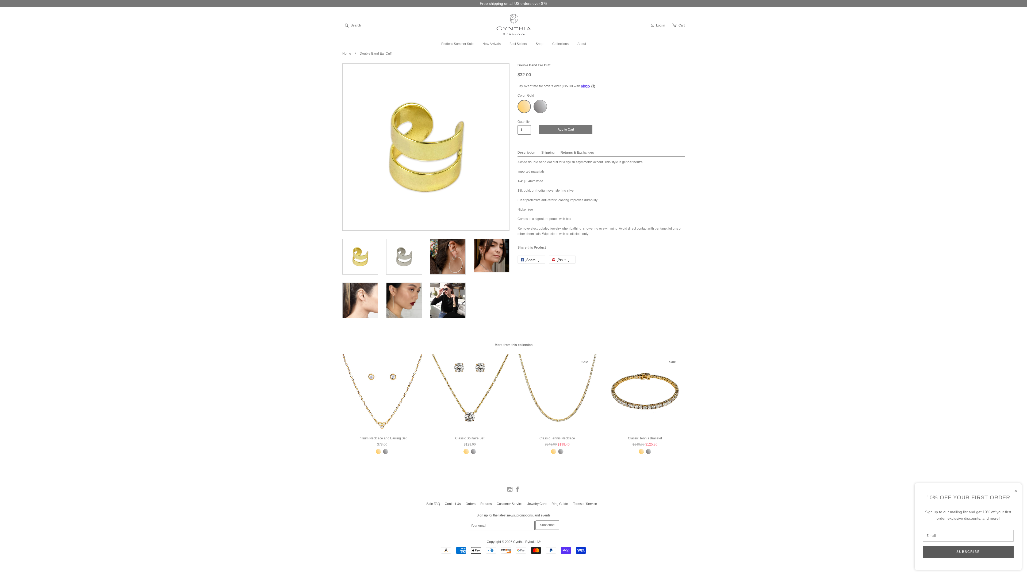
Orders (471, 504)
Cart (682, 25)
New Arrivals (491, 44)
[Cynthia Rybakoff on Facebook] (517, 491)
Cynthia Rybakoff (525, 542)
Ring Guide (559, 504)
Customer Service (510, 504)
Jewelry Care (537, 504)
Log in (660, 25)
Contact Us (453, 504)
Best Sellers (518, 44)
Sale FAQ (433, 504)
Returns (486, 504)
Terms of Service (585, 504)
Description (526, 152)
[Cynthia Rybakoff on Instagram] (510, 491)
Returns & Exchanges (577, 152)
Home (346, 53)
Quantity (524, 122)
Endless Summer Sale (457, 44)
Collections (560, 44)
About (581, 44)
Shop (539, 44)
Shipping (547, 152)
